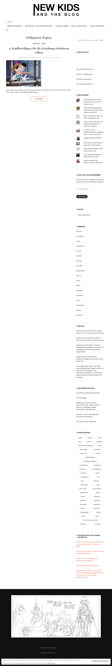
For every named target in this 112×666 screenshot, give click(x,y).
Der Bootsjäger (81, 398)
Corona (89, 442)
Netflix (83, 496)
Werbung (83, 524)
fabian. (48, 57)
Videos (78, 310)
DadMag (99, 442)
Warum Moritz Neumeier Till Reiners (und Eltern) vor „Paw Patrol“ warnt (93, 124)
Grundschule (83, 465)
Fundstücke (36, 43)
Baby (80, 438)
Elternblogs (83, 449)
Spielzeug (79, 295)
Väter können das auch (90, 520)
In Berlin (79, 256)
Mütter (98, 493)
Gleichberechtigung (90, 461)
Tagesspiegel (84, 512)
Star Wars (96, 508)
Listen (43, 43)
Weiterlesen (39, 99)
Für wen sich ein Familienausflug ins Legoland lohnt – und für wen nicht (93, 132)
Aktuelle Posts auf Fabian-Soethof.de (89, 536)
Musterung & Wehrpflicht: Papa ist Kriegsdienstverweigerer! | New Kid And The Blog (90, 347)
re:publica (97, 500)
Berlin (99, 438)
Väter (97, 516)
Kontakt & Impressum (97, 26)
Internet (79, 261)
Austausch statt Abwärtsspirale (87, 566)
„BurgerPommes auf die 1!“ (93, 138)
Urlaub (98, 512)
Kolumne (96, 481)
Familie (98, 453)
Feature (79, 231)
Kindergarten (84, 477)
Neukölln (96, 496)
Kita (82, 481)
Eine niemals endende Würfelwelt (87, 393)
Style (78, 300)
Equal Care (83, 453)
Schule (82, 508)
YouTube (97, 524)
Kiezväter (79, 266)
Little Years (82, 489)
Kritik (98, 485)
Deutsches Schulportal (85, 445)
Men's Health (97, 489)
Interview (82, 469)
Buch (80, 442)
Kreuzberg (84, 485)
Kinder (98, 473)
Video (83, 516)
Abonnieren (82, 196)
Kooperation (80, 271)
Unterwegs (80, 305)
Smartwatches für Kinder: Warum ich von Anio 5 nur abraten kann (93, 102)
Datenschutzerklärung (84, 84)
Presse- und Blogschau (79, 26)
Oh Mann (83, 500)
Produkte (79, 291)
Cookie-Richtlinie (50, 663)
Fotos (78, 241)
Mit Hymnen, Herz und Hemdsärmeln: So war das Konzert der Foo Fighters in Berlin (90, 544)
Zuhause (79, 315)
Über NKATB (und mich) (14, 26)
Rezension (97, 504)
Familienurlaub (90, 457)
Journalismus (96, 469)
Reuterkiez (83, 504)
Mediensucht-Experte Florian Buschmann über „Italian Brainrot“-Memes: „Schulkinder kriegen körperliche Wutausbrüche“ (88, 406)
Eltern (100, 445)
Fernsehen (80, 236)
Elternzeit (97, 449)
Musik (78, 286)
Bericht (90, 438)
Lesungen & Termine (61, 26)
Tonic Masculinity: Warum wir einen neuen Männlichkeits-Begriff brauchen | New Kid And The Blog (90, 368)
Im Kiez (78, 251)
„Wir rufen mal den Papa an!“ (86, 422)
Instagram (97, 465)
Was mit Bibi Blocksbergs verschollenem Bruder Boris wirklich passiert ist (93, 110)
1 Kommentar (56, 57)
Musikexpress (84, 493)
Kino (98, 477)
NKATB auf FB (83, 52)
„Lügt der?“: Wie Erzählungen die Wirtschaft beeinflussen (87, 415)
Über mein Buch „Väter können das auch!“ (38, 26)
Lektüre (78, 276)
